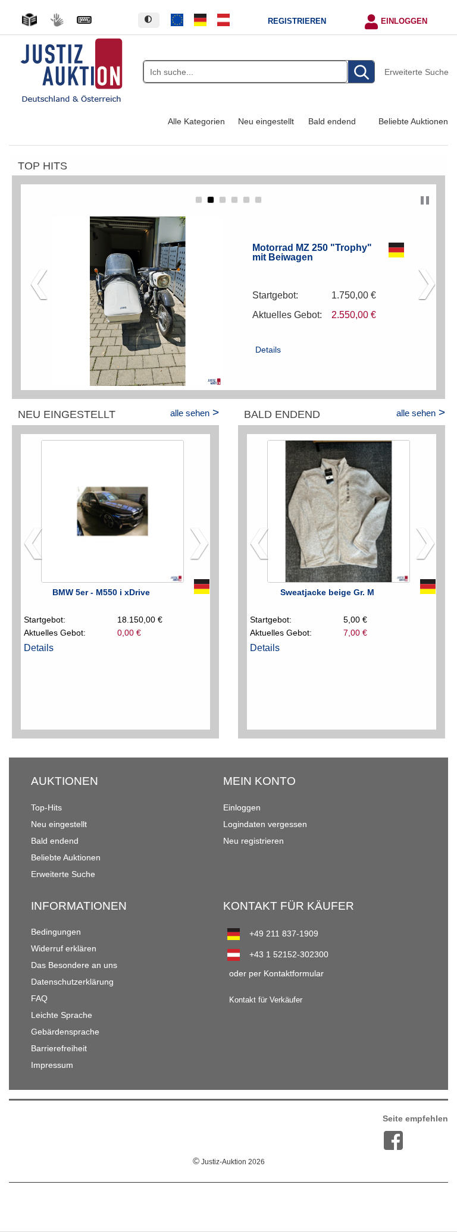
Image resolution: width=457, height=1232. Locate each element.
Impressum (52, 1065)
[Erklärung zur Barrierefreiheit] (83, 20)
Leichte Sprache (61, 1015)
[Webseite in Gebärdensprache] (56, 20)
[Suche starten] (361, 72)
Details (268, 349)
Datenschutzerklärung (72, 981)
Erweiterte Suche (416, 72)
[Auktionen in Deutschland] (200, 20)
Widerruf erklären (63, 948)
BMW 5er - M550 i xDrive (101, 592)
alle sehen (189, 413)
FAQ (39, 998)
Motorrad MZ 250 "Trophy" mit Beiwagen (312, 252)
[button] (198, 199)
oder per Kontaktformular (276, 973)
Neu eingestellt (266, 121)
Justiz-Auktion (229, 1162)
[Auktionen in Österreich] (223, 20)
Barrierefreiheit (59, 1048)
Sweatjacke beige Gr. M (327, 592)
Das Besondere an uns (74, 965)
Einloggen (404, 21)
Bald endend (332, 121)
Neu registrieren (253, 841)
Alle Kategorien (196, 121)
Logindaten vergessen (265, 824)
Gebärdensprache (65, 1031)
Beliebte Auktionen (413, 121)
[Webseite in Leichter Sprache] (29, 20)
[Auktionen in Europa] (177, 20)
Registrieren (297, 21)
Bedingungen (56, 931)
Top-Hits (46, 807)
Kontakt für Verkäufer (265, 1000)
